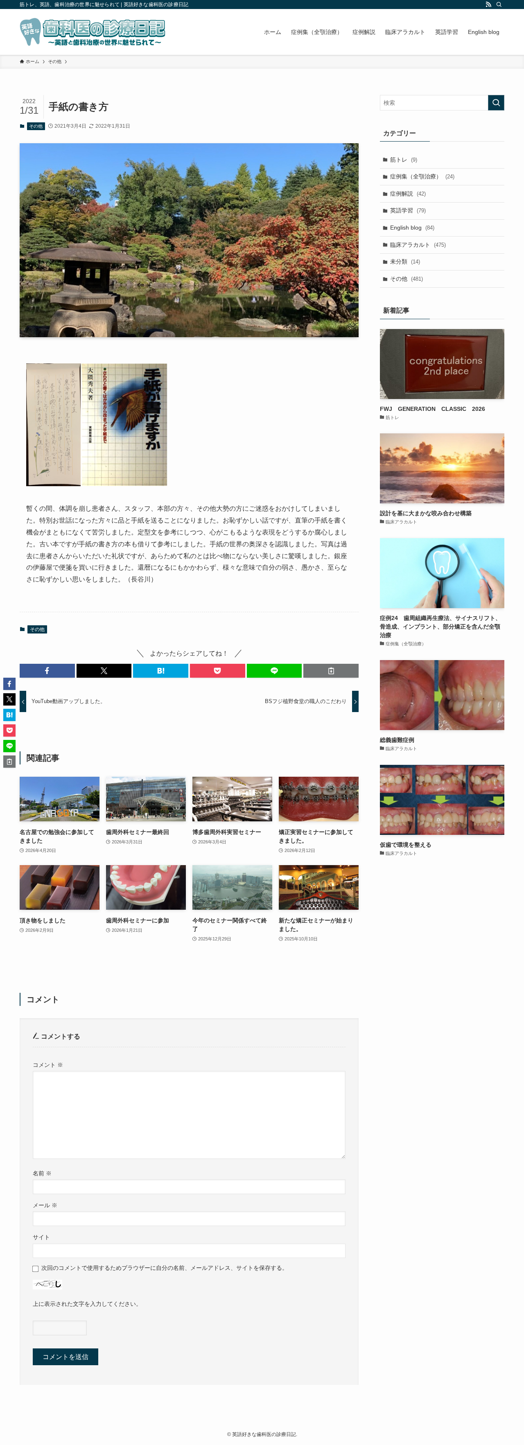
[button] (47, 671)
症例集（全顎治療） (422, 176)
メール (45, 1205)
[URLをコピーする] (331, 671)
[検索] (499, 4)
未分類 (405, 261)
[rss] (488, 4)
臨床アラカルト (418, 244)
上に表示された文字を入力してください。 (87, 1304)
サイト (41, 1237)
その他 (36, 126)
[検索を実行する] (496, 102)
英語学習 (408, 210)
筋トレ (403, 159)
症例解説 (408, 193)
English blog (412, 227)
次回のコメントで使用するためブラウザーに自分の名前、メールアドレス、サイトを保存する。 (164, 1268)
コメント (48, 1065)
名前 (42, 1173)
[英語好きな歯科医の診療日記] (92, 32)
